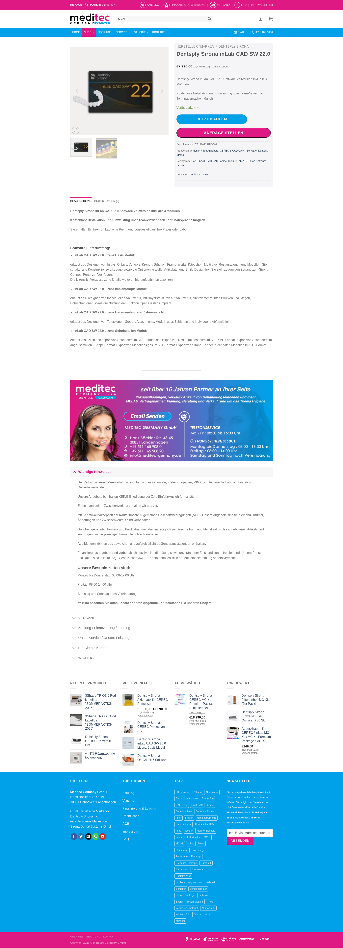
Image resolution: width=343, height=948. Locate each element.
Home (76, 32)
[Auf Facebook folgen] (74, 836)
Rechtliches (130, 816)
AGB (125, 823)
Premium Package (186, 863)
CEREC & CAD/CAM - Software (238, 150)
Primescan (182, 869)
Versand (223, 4)
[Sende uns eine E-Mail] (88, 836)
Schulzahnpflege (185, 895)
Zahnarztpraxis (202, 914)
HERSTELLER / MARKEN (195, 46)
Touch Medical (195, 901)
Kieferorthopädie (206, 830)
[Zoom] (75, 130)
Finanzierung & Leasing (188, 4)
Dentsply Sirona (234, 46)
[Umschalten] (74, 471)
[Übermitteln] (209, 19)
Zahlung (153, 4)
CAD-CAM (199, 160)
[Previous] (77, 91)
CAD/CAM (212, 160)
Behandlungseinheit (187, 798)
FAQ (244, 4)
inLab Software (257, 160)
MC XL (180, 843)
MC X (207, 837)
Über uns (105, 32)
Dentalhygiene (184, 811)
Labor (179, 837)
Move (201, 843)
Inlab (231, 160)
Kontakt (158, 32)
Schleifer (181, 888)
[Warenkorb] (271, 19)
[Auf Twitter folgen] (81, 836)
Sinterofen (204, 895)
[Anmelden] (261, 19)
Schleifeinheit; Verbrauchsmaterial (195, 882)
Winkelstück (183, 914)
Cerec (223, 160)
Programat (198, 869)
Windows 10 (208, 908)
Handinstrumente (206, 817)
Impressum (130, 831)
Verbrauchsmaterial (187, 908)
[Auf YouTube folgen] (102, 836)
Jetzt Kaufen (212, 119)
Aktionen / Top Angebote (204, 150)
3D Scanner (182, 792)
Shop (88, 32)
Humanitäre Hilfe (204, 824)
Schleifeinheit (183, 875)
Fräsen (189, 817)
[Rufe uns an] (95, 836)
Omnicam (181, 850)
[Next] (161, 91)
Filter (178, 817)
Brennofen (208, 798)
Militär (190, 843)
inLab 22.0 (241, 160)
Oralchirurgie (198, 850)
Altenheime (211, 792)
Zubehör (180, 920)
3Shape (197, 792)
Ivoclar (189, 830)
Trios (210, 901)
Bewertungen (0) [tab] (106, 201)
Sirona (180, 165)
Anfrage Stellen (223, 133)
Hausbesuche (183, 824)
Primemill (206, 863)
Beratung (93, 936)
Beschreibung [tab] (81, 201)
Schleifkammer (198, 888)
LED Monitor (193, 837)
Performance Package (188, 856)
